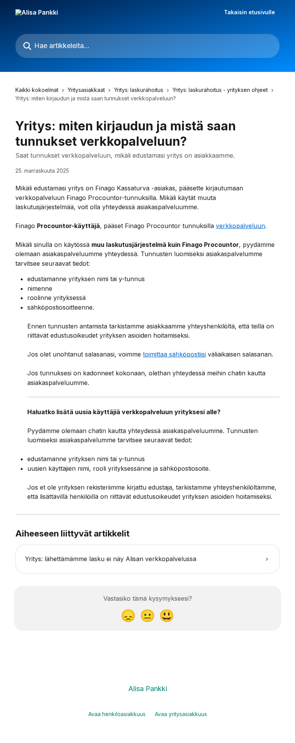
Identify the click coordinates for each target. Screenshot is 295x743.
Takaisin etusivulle (249, 12)
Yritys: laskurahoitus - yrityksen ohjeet (220, 90)
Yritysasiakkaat (86, 90)
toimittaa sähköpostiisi (174, 354)
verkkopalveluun (240, 226)
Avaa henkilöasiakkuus (117, 714)
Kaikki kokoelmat (36, 90)
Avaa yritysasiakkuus (181, 714)
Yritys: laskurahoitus (138, 90)
